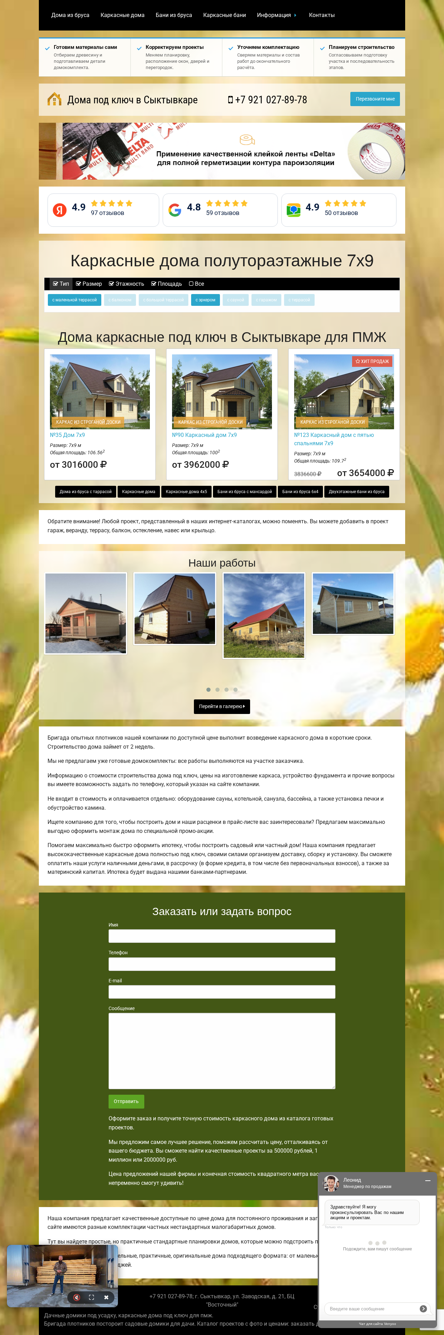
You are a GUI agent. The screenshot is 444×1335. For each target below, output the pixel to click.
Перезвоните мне (375, 99)
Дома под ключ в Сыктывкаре (131, 100)
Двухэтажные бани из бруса (357, 491)
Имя (113, 925)
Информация (274, 15)
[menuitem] (70, 15)
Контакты (322, 15)
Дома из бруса (70, 15)
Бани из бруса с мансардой (244, 491)
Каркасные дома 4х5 (186, 491)
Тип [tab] (63, 284)
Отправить (126, 1101)
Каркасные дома (123, 15)
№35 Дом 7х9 (67, 435)
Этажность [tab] (129, 284)
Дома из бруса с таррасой (86, 491)
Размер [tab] (91, 284)
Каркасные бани (224, 15)
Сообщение (122, 1008)
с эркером (205, 300)
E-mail (115, 980)
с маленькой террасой (74, 300)
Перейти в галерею (221, 706)
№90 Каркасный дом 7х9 (204, 435)
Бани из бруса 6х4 (300, 491)
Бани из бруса (174, 15)
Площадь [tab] (169, 284)
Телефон (118, 952)
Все (199, 284)
